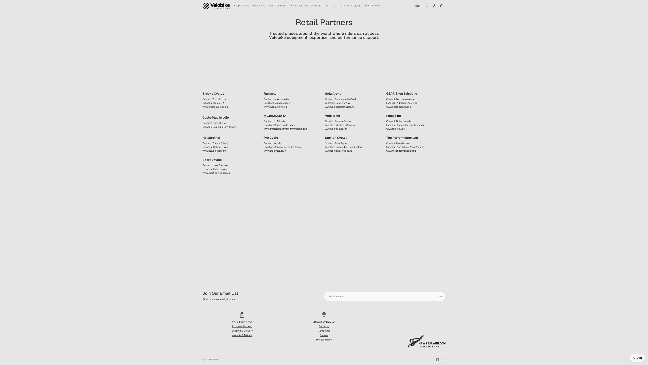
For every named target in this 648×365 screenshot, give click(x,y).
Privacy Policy (324, 339)
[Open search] (427, 5)
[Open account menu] (434, 5)
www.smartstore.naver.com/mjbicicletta (285, 128)
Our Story (324, 326)
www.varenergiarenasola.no (340, 106)
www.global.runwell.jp (276, 106)
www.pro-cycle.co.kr (275, 150)
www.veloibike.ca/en (336, 128)
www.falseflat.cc (395, 128)
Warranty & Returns (242, 335)
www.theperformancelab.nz (401, 150)
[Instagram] (443, 360)
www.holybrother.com (214, 150)
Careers (324, 335)
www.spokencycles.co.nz (338, 150)
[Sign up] (441, 296)
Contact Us (324, 330)
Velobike (214, 359)
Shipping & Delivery (242, 330)
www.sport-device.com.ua (216, 172)
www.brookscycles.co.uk (215, 106)
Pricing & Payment (242, 326)
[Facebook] (438, 360)
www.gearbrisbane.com (399, 106)
